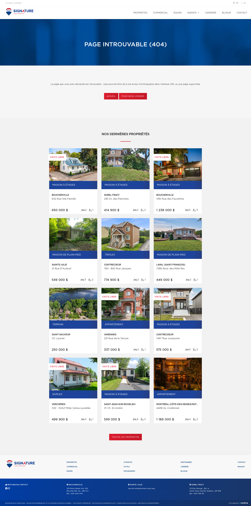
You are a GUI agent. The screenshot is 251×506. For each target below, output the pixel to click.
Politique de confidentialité (103, 503)
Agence (191, 13)
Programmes (129, 471)
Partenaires (186, 462)
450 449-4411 (77, 494)
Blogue (226, 13)
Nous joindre (15, 3)
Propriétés (140, 13)
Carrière (210, 13)
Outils (127, 466)
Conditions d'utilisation (126, 503)
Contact (242, 13)
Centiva (243, 503)
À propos (128, 462)
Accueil (111, 96)
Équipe (177, 13)
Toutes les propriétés (125, 437)
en (244, 3)
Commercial (160, 13)
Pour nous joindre (133, 96)
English (241, 466)
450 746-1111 (199, 494)
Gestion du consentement (148, 503)
